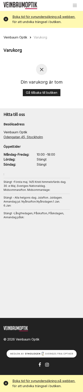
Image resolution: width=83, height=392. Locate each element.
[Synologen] (42, 353)
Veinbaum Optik (15, 37)
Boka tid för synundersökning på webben (43, 17)
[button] (6, 19)
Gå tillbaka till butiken (41, 92)
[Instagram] (47, 364)
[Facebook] (40, 364)
